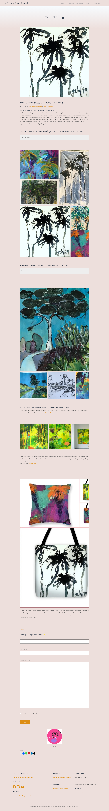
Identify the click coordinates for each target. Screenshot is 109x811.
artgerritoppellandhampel (35, 106)
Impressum (96, 3)
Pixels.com (32, 463)
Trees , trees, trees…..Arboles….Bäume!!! (42, 102)
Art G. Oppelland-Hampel (15, 3)
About (62, 3)
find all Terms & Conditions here (23, 777)
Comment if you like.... (26, 660)
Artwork (71, 3)
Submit (25, 722)
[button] (39, 164)
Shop (87, 3)
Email (24, 649)
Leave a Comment (48, 106)
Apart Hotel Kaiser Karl (46, 413)
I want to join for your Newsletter (33, 713)
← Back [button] (22, 629)
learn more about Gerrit (60, 788)
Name (21, 637)
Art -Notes (80, 3)
